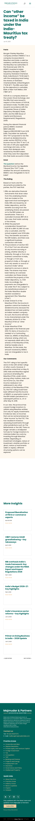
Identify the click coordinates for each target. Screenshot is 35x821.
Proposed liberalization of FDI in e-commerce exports (16, 515)
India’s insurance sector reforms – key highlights (17, 612)
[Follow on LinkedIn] (5, 796)
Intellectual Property (12, 770)
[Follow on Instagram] (13, 796)
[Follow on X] (18, 796)
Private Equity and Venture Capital (17, 749)
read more (8, 523)
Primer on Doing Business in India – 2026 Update (17, 637)
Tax (6, 753)
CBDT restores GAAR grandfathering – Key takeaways (15, 539)
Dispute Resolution (11, 746)
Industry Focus (10, 784)
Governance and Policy (13, 768)
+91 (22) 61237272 (12, 734)
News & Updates (11, 786)
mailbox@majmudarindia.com (19, 736)
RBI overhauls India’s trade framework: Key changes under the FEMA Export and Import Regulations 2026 (17, 566)
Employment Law (11, 764)
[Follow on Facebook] (9, 796)
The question (9, 164)
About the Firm (10, 779)
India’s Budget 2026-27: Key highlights (16, 587)
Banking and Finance (12, 759)
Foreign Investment (12, 751)
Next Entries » (28, 658)
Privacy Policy (7, 810)
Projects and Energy (12, 761)
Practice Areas (10, 781)
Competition (9, 755)
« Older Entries (8, 658)
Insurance (8, 766)
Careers (8, 790)
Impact (8, 788)
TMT (6, 757)
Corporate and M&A (12, 744)
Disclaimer (15, 810)
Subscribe (10, 806)
